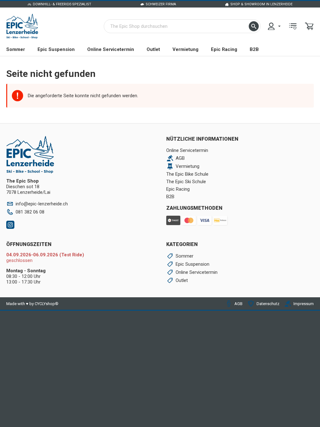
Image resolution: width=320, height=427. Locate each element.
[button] (254, 26)
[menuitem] (274, 26)
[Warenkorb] (309, 26)
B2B (254, 49)
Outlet (153, 49)
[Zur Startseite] (22, 26)
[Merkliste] (292, 26)
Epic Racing (224, 49)
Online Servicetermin (110, 49)
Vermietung (185, 49)
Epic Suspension (56, 49)
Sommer (15, 49)
